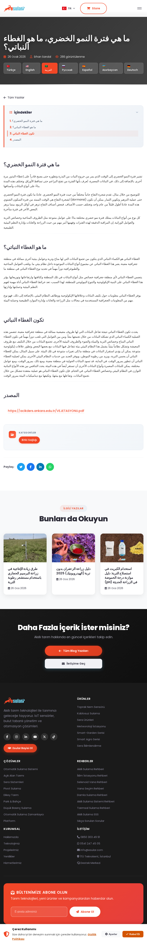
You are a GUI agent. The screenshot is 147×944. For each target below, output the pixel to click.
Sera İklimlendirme (89, 746)
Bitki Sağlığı (29, 440)
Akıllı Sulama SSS (88, 814)
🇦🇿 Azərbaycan (110, 68)
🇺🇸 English (30, 68)
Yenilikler (9, 856)
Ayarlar (113, 934)
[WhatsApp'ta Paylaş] (50, 467)
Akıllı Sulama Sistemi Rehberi (95, 801)
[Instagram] (16, 736)
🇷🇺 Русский (67, 68)
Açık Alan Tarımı (14, 775)
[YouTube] (35, 736)
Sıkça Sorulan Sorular (90, 821)
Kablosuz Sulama (88, 713)
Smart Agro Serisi (88, 739)
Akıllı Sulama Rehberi (90, 769)
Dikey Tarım (11, 795)
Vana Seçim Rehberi (90, 788)
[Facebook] (7, 736)
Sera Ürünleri (85, 720)
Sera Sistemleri (13, 782)
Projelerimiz (11, 850)
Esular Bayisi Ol (23, 748)
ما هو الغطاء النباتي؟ (24, 127)
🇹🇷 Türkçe (11, 68)
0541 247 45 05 (89, 843)
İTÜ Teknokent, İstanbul (95, 856)
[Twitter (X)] (44, 736)
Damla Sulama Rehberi (92, 795)
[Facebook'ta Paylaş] (31, 467)
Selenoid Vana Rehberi (92, 782)
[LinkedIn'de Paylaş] (40, 467)
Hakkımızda (11, 837)
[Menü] (139, 8)
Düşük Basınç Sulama (17, 808)
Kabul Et (134, 934)
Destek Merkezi (90, 863)
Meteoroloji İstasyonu (91, 726)
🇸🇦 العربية (48, 68)
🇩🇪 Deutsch (132, 68)
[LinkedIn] (25, 736)
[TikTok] (53, 736)
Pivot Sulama (12, 788)
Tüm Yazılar (16, 97)
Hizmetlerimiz (13, 863)
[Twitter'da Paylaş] (21, 467)
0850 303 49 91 (90, 837)
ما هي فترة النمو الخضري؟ (27, 121)
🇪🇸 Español (87, 68)
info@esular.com (91, 850)
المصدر (17, 139)
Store (96, 8)
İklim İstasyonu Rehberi (92, 775)
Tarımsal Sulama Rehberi (93, 808)
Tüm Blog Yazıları (75, 651)
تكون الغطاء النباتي (23, 133)
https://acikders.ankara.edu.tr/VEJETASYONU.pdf (46, 411)
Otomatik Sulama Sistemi (21, 769)
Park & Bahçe (12, 801)
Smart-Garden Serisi (90, 733)
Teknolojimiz (12, 843)
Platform (9, 821)
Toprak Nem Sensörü (91, 707)
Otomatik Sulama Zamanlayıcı (24, 814)
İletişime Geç (76, 664)
